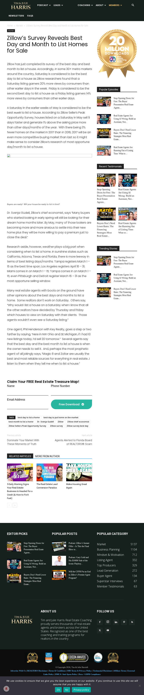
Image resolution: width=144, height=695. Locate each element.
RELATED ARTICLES (20, 456)
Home (10, 25)
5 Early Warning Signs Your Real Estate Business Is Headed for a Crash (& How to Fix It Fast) (19, 491)
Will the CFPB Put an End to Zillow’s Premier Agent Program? (80, 574)
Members (114, 5)
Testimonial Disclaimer (102, 671)
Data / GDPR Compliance (90, 674)
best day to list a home (29, 417)
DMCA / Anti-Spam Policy (66, 674)
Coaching (84, 5)
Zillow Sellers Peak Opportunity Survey (27, 425)
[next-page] (15, 505)
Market (19, 25)
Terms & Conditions (57, 671)
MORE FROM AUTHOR (47, 456)
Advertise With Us (18, 671)
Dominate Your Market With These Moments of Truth (23, 442)
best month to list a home (21, 421)
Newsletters (16, 15)
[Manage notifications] (6, 688)
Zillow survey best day (77, 425)
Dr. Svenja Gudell (45, 421)
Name (11, 385)
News (69, 5)
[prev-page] (9, 505)
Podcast (42, 5)
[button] (133, 5)
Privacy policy (81, 689)
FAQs (30, 15)
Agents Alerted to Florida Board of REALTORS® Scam (73, 442)
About (99, 5)
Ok (58, 689)
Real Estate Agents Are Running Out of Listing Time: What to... (123, 150)
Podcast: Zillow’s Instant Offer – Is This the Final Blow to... (79, 546)
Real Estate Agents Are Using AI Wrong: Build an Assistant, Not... (125, 118)
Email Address (16, 399)
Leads (57, 5)
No (66, 689)
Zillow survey (56, 425)
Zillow (60, 421)
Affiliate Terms (119, 671)
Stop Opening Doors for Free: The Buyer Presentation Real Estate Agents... (106, 195)
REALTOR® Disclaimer (37, 671)
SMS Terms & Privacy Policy (79, 671)
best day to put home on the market (61, 417)
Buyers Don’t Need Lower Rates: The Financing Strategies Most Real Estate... (106, 229)
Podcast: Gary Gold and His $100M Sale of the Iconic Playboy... (79, 560)
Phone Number (60, 385)
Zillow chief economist (78, 421)
